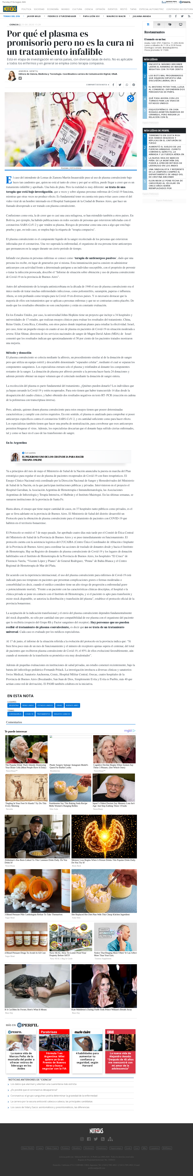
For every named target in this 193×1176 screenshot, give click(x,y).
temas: (10, 710)
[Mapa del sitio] (110, 1139)
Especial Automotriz (151, 9)
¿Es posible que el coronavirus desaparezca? (34, 1089)
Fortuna (65, 1148)
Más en (11, 1025)
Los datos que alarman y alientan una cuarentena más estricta (43, 1084)
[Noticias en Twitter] (182, 17)
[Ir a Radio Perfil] (169, 2)
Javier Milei (34, 16)
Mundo (65, 9)
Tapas (133, 9)
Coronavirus (15, 714)
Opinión (100, 9)
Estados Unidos (45, 705)
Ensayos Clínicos (62, 714)
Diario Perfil (27, 1148)
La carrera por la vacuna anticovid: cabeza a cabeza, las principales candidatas (52, 1101)
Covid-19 (29, 714)
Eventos (112, 9)
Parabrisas (101, 1148)
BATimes (167, 1148)
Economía (52, 9)
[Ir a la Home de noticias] (96, 1130)
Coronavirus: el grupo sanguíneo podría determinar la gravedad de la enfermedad (54, 1095)
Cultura (77, 9)
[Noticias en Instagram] (170, 17)
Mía (144, 1148)
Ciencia (89, 9)
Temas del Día (11, 16)
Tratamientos (43, 714)
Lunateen (154, 1148)
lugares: (12, 702)
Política (26, 9)
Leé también (30, 453)
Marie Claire (52, 1148)
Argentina (14, 705)
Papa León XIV (91, 16)
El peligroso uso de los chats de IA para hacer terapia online (53, 458)
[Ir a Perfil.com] (185, 2)
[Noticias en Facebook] (176, 17)
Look (128, 1148)
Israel (59, 705)
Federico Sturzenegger (62, 16)
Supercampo (116, 1148)
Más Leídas (151, 59)
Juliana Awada (142, 16)
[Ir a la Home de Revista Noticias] (10, 9)
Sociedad (39, 9)
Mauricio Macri (116, 16)
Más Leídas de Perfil (156, 130)
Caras (39, 1148)
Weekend (89, 1148)
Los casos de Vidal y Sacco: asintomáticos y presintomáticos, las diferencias (50, 1107)
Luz (136, 1148)
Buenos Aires (72, 705)
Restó (123, 9)
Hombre (76, 1148)
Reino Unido (28, 705)
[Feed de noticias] (189, 17)
